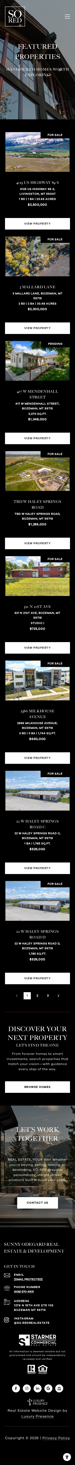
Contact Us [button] (37, 1202)
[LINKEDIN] (38, 1388)
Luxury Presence (37, 1416)
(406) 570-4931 (24, 1291)
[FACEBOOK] (16, 1388)
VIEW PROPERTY (37, 223)
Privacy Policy (56, 1438)
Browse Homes (37, 1087)
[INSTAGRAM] (27, 1388)
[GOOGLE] (48, 1388)
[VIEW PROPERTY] (37, 220)
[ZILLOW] (59, 1388)
